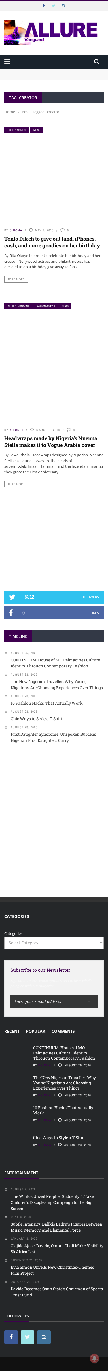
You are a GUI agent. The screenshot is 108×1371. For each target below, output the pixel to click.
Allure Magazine (18, 306)
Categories (13, 933)
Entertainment (17, 130)
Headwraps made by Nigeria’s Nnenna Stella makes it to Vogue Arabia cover (50, 441)
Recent (12, 1031)
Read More (16, 279)
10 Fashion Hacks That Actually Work (63, 1110)
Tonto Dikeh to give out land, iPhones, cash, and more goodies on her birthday (52, 242)
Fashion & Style (46, 306)
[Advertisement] (54, 539)
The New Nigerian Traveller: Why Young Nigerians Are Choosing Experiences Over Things (64, 1083)
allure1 (16, 430)
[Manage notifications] (94, 1358)
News (36, 130)
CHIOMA (16, 230)
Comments (63, 1031)
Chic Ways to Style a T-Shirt (59, 1137)
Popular (35, 1031)
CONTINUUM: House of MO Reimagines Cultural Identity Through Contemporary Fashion (47, 74)
